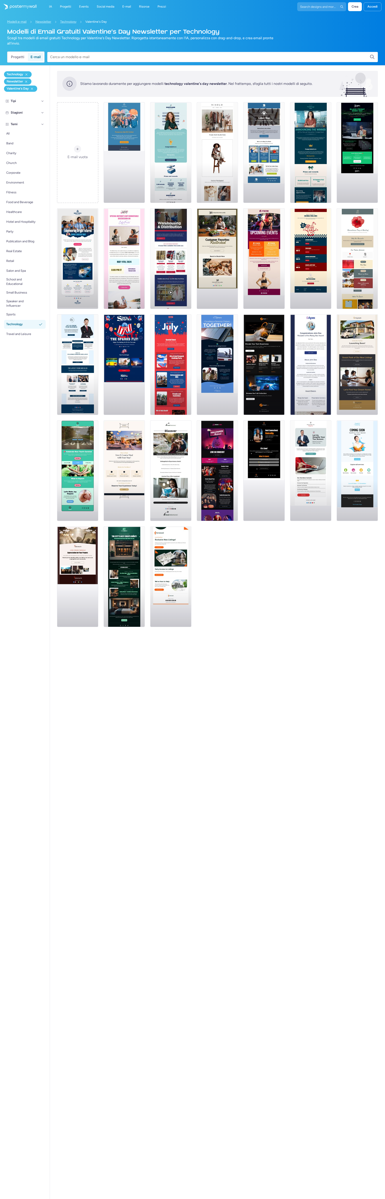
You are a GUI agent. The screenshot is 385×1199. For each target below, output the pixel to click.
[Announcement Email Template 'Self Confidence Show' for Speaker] (264, 470)
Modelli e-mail (17, 22)
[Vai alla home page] (18, 6)
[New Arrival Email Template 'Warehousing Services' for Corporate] (170, 258)
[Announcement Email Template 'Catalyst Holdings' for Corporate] (310, 152)
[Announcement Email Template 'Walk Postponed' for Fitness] (124, 152)
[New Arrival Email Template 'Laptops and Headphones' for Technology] (264, 364)
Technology (68, 22)
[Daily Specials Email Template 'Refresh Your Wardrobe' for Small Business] (217, 152)
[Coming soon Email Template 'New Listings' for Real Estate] (357, 364)
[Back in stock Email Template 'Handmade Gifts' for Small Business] (217, 258)
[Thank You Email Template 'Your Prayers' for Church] (77, 576)
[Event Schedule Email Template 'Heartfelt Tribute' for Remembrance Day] (357, 258)
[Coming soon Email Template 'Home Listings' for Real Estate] (170, 576)
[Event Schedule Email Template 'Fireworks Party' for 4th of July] (170, 364)
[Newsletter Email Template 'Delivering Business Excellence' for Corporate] (77, 364)
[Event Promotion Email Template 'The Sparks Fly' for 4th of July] (124, 364)
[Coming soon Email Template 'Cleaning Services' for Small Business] (357, 470)
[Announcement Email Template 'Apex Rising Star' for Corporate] (310, 364)
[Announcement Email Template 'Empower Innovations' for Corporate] (170, 152)
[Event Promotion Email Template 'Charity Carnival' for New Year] (77, 470)
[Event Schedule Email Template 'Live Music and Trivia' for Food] (310, 258)
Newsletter (43, 22)
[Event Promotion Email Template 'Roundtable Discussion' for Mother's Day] (124, 258)
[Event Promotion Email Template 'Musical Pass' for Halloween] (217, 470)
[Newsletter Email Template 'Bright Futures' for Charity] (77, 258)
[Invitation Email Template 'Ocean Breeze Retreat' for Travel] (170, 470)
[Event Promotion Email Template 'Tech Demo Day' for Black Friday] (357, 152)
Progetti (17, 57)
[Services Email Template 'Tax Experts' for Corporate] (310, 470)
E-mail (36, 57)
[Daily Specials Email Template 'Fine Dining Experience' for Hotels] (124, 470)
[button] (42, 101)
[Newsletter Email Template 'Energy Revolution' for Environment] (217, 364)
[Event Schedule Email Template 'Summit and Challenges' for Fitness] (264, 258)
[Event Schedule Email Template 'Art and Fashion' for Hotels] (124, 576)
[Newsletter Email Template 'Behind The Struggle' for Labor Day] (264, 152)
